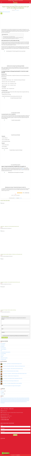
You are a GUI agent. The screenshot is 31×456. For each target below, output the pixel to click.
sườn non (5, 400)
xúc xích (17, 401)
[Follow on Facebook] (1, 419)
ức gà (23, 401)
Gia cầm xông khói (3, 347)
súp (3, 400)
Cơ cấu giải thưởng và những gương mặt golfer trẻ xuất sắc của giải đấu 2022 (13, 37)
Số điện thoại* (2, 428)
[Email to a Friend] (16, 195)
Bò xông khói (2, 346)
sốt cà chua (16, 400)
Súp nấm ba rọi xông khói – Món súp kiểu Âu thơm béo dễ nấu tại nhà (13, 368)
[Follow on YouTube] (8, 419)
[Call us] (6, 419)
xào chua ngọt (14, 401)
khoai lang (9, 399)
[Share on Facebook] (13, 195)
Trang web (3, 332)
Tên (2, 325)
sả (7, 400)
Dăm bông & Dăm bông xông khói (5, 352)
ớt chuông (21, 401)
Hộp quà (2, 356)
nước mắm (17, 399)
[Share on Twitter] (14, 195)
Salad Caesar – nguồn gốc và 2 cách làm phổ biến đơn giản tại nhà (12, 363)
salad (1, 400)
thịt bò (20, 400)
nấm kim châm (21, 399)
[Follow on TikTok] (4, 419)
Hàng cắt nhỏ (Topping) (4, 357)
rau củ (28, 399)
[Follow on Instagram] (2, 419)
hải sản (1, 399)
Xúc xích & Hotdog (3, 353)
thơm (18, 400)
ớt (19, 401)
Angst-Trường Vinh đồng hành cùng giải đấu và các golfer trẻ (11, 38)
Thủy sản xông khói (3, 349)
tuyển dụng (5, 401)
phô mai (26, 399)
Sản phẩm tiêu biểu (3, 359)
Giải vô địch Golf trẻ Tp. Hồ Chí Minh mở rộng (9, 36)
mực (15, 399)
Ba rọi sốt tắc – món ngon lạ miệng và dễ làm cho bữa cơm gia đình (12, 383)
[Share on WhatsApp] (12, 195)
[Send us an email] (5, 419)
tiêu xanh (25, 400)
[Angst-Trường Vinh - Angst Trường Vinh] (15, 2)
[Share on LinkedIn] (19, 195)
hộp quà (22, 168)
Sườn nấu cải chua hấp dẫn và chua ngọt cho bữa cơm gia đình (12, 385)
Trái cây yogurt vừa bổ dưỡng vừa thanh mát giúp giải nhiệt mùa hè (12, 378)
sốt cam (9, 400)
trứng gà (28, 400)
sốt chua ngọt (12, 400)
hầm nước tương (5, 399)
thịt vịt (22, 400)
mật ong (13, 399)
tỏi (11, 401)
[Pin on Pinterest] (17, 195)
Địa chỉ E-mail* (3, 431)
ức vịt (25, 401)
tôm (10, 401)
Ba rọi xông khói (3, 343)
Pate (1, 350)
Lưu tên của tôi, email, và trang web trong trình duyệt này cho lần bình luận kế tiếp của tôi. (15, 335)
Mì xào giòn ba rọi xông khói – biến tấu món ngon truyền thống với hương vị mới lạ (15, 373)
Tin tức (15, 5)
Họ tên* (2, 425)
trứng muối (2, 401)
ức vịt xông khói (2, 402)
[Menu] (1, 2)
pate (23, 399)
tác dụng (8, 401)
